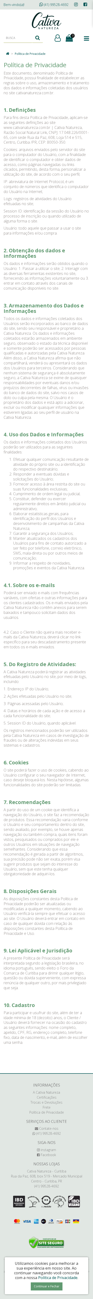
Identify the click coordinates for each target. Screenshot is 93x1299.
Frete (47, 1107)
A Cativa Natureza (46, 1092)
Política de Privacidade (30, 54)
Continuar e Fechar (46, 1286)
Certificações (47, 1097)
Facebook (48, 1155)
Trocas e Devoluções (46, 1102)
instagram (48, 1150)
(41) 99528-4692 (55, 4)
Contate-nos (48, 1128)
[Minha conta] (58, 38)
